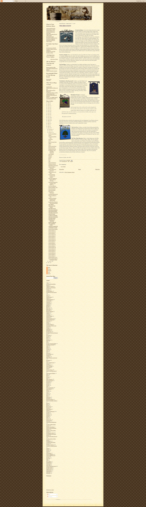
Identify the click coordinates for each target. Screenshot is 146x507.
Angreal (47, 295)
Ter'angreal (48, 420)
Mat (47, 375)
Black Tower (48, 309)
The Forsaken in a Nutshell (51, 47)
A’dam (50, 140)
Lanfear (47, 363)
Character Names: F (52, 237)
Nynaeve (48, 391)
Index (47, 350)
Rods (49, 159)
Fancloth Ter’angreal (52, 149)
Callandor (48, 313)
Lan (47, 361)
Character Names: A (52, 230)
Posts (49, 494)
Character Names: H (52, 240)
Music (47, 386)
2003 (49, 126)
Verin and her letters (52, 188)
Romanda (48, 407)
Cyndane (48, 328)
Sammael (48, 410)
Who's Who (48, 465)
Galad (47, 345)
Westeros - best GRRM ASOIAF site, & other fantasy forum (52, 98)
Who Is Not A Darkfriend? (51, 192)
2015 (49, 111)
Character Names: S (52, 254)
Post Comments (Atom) (69, 172)
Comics (47, 322)
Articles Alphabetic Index (50, 28)
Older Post (97, 169)
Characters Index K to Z (50, 31)
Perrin (47, 394)
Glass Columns (51, 154)
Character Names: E (52, 236)
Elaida (47, 337)
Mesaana (47, 376)
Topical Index (48, 453)
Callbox (50, 143)
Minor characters (49, 379)
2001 (49, 262)
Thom (47, 451)
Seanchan (48, 413)
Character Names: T (52, 255)
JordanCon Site (49, 86)
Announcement (49, 297)
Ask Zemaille (48, 300)
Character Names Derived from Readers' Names (53, 259)
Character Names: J (52, 243)
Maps (47, 374)
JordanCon (48, 356)
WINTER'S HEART (52, 218)
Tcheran (50, 135)
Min (47, 378)
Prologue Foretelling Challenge (51, 400)
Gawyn (47, 348)
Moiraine (48, 382)
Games (47, 347)
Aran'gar (47, 298)
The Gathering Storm (50, 432)
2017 (49, 108)
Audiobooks (48, 303)
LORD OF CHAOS (52, 214)
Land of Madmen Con (50, 362)
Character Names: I (52, 241)
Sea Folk (47, 412)
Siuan (47, 417)
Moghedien (48, 381)
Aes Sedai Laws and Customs (51, 292)
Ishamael (48, 355)
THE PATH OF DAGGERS (53, 216)
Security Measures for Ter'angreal (52, 170)
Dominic (49, 269)
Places (47, 395)
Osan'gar (47, 393)
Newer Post (61, 169)
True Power (48, 457)
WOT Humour (48, 471)
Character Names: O (52, 250)
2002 (49, 127)
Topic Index (48, 33)
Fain (47, 342)
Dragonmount (48, 79)
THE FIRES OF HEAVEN (53, 212)
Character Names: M (52, 247)
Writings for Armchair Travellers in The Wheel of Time (52, 199)
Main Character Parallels (50, 373)
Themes (47, 448)
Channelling (48, 315)
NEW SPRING (51, 204)
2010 (49, 119)
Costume (47, 323)
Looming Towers (49, 369)
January (50, 261)
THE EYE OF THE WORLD (52, 206)
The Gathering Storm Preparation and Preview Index (51, 37)
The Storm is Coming (50, 444)
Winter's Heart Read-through (51, 466)
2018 (49, 107)
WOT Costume (49, 469)
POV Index (48, 398)
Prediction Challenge (50, 399)
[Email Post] (71, 160)
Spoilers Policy (49, 419)
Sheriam (47, 416)
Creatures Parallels (49, 324)
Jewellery (50, 157)
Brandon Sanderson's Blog (51, 67)
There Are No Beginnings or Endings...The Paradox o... (53, 183)
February (50, 132)
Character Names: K (52, 244)
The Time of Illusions (52, 186)
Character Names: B (52, 231)
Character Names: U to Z (53, 257)
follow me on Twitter (54, 59)
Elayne (47, 338)
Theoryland (48, 80)
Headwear (50, 155)
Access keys (51, 139)
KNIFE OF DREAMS (52, 222)
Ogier (47, 392)
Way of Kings (48, 461)
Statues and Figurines (52, 162)
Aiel (47, 294)
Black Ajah (48, 307)
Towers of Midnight (49, 454)
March (50, 130)
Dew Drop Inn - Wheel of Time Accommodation (53, 202)
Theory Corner (49, 41)
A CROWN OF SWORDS (53, 215)
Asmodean (48, 301)
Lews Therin (48, 365)
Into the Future (49, 354)
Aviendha (48, 304)
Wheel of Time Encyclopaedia (51, 70)
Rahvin (47, 403)
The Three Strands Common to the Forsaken (52, 175)
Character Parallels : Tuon (53, 187)
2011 (49, 117)
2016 (49, 110)
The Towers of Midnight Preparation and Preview (50, 39)
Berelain (47, 306)
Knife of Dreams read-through (51, 357)
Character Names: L (52, 246)
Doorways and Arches (52, 146)
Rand (47, 404)
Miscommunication (49, 380)
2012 (49, 116)
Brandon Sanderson (49, 311)
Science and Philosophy (50, 411)
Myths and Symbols (49, 387)
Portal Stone (48, 397)
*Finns (47, 282)
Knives (50, 158)
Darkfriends (48, 329)
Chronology (48, 320)
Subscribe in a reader (50, 489)
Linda (49, 272)
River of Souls (48, 406)
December (50, 129)
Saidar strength (49, 409)
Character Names (49, 316)
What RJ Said (48, 462)
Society (47, 418)
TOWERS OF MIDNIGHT (53, 226)
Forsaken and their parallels (51, 343)
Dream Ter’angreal (52, 147)
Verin (47, 460)
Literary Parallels (49, 366)
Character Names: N (52, 248)
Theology (48, 449)
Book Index (48, 310)
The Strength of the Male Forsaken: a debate (50, 52)
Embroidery (48, 340)
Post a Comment (63, 166)
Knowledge (48, 360)
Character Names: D (52, 234)
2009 (49, 120)
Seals (49, 161)
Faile (47, 341)
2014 (49, 113)
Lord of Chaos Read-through (51, 371)
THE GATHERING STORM (52, 224)
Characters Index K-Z (50, 319)
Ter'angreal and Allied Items (51, 422)
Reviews (47, 405)
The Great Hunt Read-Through (51, 436)
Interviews (48, 353)
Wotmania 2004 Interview (53, 194)
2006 (49, 121)
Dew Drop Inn (48, 331)
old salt (49, 273)
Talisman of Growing (52, 164)
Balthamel (48, 305)
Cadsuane (48, 312)
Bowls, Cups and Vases (52, 142)
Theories (47, 450)
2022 (49, 102)
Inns (47, 351)
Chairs (50, 144)
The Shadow (48, 441)
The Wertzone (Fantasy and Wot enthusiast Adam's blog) (52, 93)
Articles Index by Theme (50, 29)
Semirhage (48, 415)
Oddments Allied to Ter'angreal (52, 167)
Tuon (47, 459)
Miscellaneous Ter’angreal (53, 165)
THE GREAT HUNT (52, 208)
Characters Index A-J (50, 318)
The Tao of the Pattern (52, 133)
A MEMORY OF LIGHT (53, 227)
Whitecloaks (48, 463)
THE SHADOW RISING (53, 211)
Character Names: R (52, 253)
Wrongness (48, 473)
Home (79, 169)
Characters (48, 317)
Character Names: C (52, 233)
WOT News (48, 472)
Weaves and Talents (52, 190)
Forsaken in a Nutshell (50, 344)
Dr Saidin (49, 270)
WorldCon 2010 (49, 467)
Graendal (48, 349)
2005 (49, 123)
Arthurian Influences (50, 299)
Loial (47, 368)
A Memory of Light (49, 286)
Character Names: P (52, 251)
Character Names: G (52, 238)
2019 (49, 105)
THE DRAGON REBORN (53, 209)
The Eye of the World (50, 427)
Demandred (48, 330)
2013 (49, 114)
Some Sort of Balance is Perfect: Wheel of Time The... (53, 179)
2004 (49, 124)
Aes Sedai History (49, 291)
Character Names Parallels (53, 229)
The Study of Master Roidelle (51, 446)
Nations (47, 390)
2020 (49, 104)
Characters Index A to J (50, 30)
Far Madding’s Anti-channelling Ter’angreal (52, 151)
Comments (50, 496)
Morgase (47, 384)
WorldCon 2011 (49, 468)
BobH (49, 267)
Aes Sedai (48, 290)
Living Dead (48, 367)
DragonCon (48, 335)
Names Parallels (49, 388)
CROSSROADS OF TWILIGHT (52, 220)
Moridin (47, 385)
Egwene (47, 336)
